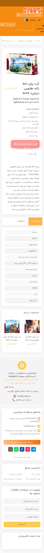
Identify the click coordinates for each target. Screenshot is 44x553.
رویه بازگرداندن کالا (32, 479)
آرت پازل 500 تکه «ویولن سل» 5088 (32, 338)
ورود (38, 20)
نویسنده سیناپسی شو (12, 479)
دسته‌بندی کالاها (40, 30)
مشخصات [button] (35, 221)
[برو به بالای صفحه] (10, 449)
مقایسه (30, 154)
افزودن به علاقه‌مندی (25, 148)
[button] (16, 88)
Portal (16, 457)
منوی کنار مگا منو (24, 30)
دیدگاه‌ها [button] (21, 221)
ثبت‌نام (33, 20)
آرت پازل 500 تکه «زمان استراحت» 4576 (12, 338)
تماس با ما (36, 474)
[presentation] (39, 63)
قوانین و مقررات (15, 474)
